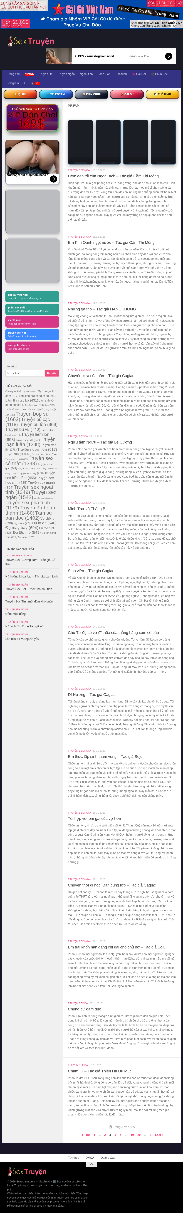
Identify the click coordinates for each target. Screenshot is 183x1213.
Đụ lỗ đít (44, 523)
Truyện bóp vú (27, 416)
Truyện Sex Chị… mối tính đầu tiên (28, 589)
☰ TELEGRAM (56, 94)
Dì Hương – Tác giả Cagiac (91, 694)
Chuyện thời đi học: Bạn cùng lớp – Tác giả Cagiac (112, 885)
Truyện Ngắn (66, 74)
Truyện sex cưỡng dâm (32, 468)
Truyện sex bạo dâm (42, 454)
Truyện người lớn (37, 449)
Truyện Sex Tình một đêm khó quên (29, 601)
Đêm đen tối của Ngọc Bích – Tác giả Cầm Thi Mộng (113, 176)
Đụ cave (22, 523)
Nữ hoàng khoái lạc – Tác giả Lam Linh (31, 576)
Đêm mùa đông (15, 614)
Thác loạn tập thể (37, 409)
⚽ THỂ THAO (162, 94)
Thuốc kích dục (15, 409)
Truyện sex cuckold (16, 459)
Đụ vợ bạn (26, 537)
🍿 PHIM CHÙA (91, 94)
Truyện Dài (46, 74)
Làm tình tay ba (21, 400)
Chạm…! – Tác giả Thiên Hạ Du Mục (100, 1071)
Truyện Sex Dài (78, 436)
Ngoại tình (86, 74)
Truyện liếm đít (28, 440)
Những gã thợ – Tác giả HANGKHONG (102, 309)
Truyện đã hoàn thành (30, 510)
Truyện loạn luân (30, 442)
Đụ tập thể (27, 532)
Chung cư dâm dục (84, 1009)
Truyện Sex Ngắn (80, 170)
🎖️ (35, 83)
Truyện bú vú (22, 429)
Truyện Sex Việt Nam (18, 555)
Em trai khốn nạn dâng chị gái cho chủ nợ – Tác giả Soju (116, 947)
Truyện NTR (15, 454)
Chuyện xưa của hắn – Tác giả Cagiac (101, 375)
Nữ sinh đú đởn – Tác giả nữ (24, 626)
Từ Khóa (73, 1157)
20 (139, 1134)
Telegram (13, 83)
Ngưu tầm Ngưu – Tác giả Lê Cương (100, 442)
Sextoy (36, 404)
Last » (159, 1134)
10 (132, 1134)
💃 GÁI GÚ (127, 94)
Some (49, 405)
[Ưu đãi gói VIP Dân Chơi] (32, 118)
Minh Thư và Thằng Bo (88, 509)
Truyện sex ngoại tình (29, 489)
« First (85, 1134)
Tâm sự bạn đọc (28, 515)
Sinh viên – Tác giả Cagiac (91, 571)
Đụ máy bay (21, 527)
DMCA (90, 1157)
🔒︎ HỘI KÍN (20, 94)
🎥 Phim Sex (159, 74)
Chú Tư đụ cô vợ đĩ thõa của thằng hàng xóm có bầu (113, 632)
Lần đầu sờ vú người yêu (22, 639)
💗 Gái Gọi (139, 74)
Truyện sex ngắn (30, 494)
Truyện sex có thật (29, 460)
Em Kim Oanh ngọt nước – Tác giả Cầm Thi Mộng (111, 242)
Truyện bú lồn (38, 424)
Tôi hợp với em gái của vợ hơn (94, 818)
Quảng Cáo (108, 1157)
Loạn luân (104, 74)
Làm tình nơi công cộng (37, 395)
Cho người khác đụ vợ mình (23, 391)
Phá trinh (121, 74)
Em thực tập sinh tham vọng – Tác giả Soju (105, 756)
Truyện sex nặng (44, 498)
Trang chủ (13, 74)
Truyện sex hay (30, 473)
